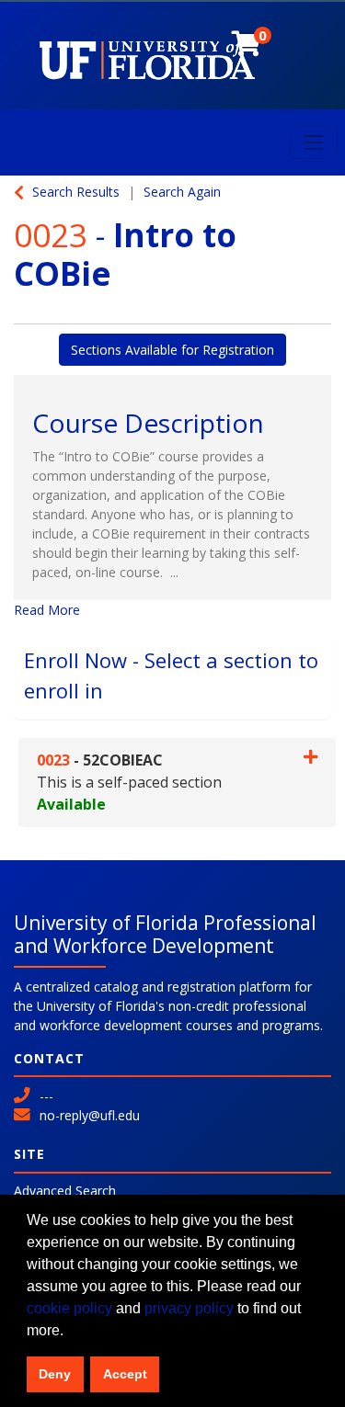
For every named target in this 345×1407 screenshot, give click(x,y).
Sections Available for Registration (172, 349)
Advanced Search (65, 1190)
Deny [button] (55, 1374)
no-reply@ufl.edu (90, 1115)
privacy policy (189, 1308)
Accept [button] (125, 1374)
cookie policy (69, 1308)
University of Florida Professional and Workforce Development (165, 934)
